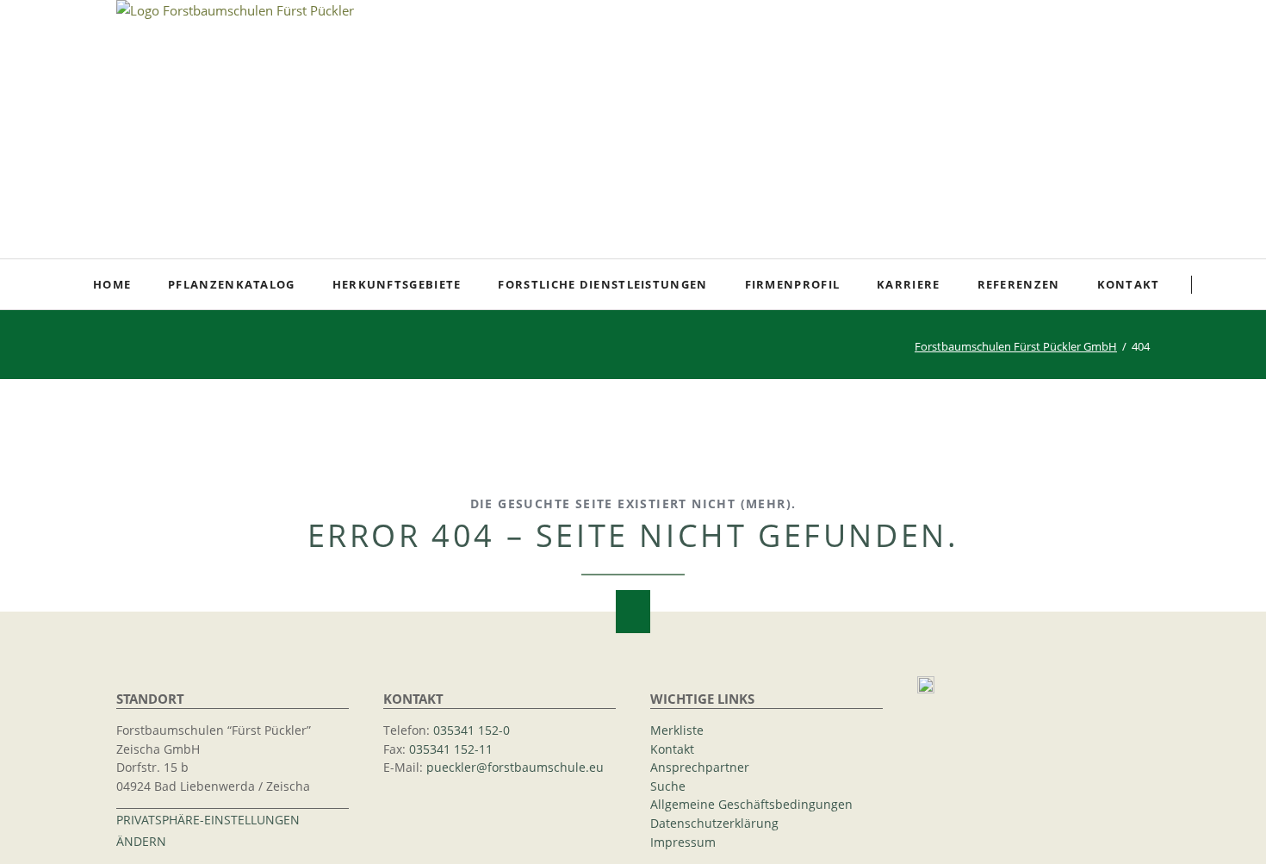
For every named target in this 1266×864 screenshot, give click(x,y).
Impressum (683, 842)
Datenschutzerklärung (714, 823)
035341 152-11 (451, 749)
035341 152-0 (471, 730)
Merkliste (677, 730)
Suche (1224, 284)
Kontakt (672, 749)
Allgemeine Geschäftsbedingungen (751, 804)
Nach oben (633, 611)
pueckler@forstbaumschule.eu (515, 767)
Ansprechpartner (699, 767)
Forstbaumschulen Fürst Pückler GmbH (1016, 346)
